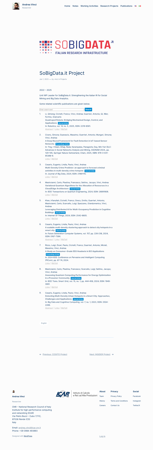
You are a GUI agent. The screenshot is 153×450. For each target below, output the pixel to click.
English (44, 323)
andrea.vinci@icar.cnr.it (30, 428)
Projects (63, 79)
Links (57, 129)
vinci (56, 79)
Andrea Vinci (29, 4)
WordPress (28, 436)
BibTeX (64, 129)
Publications (126, 6)
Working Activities (89, 6)
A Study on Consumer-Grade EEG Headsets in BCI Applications (74, 251)
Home (67, 6)
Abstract (49, 129)
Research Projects (109, 6)
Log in (102, 436)
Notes (75, 6)
